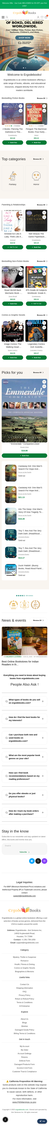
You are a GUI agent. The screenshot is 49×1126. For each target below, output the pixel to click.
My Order (24, 1050)
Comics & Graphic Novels (24, 968)
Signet (36, 135)
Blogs (24, 1023)
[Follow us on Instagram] (44, 861)
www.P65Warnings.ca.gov (24, 1102)
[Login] (38, 17)
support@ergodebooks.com (24, 896)
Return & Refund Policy (24, 999)
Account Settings (24, 1054)
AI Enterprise (24, 1006)
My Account (24, 1046)
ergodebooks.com (21, 1109)
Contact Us (24, 984)
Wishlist (24, 1026)
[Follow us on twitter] (38, 861)
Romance (24, 961)
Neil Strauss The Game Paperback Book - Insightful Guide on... (36, 235)
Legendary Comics (36, 350)
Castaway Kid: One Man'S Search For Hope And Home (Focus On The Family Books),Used (30, 467)
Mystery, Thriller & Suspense (24, 957)
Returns (24, 1057)
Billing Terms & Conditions (24, 1033)
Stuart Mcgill (13, 296)
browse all (41, 98)
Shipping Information (24, 988)
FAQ (24, 992)
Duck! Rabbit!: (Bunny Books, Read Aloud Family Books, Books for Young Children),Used (30, 567)
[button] (9, 126)
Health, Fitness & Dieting (24, 964)
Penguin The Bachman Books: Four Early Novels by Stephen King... (36, 130)
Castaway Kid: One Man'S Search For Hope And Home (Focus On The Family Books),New (30, 489)
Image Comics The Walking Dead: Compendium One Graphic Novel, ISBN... (12, 345)
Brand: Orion (24, 447)
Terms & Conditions (24, 1002)
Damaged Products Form (24, 1064)
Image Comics (12, 350)
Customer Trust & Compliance (24, 1072)
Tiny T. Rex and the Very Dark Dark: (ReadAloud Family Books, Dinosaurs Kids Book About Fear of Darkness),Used (29, 532)
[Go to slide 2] (25, 67)
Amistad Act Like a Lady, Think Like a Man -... (12, 235)
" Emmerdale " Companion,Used (24, 444)
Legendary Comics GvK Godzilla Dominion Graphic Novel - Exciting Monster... (36, 345)
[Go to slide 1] (23, 67)
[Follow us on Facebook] (32, 861)
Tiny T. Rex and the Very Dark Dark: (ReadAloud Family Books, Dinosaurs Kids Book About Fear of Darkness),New (29, 550)
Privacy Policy (24, 995)
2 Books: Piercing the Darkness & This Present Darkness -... (13, 130)
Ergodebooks (12, 135)
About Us (24, 1019)
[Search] (7, 17)
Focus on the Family (24, 472)
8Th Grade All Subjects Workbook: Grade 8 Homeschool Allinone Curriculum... (36, 292)
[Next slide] (45, 124)
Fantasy (12, 184)
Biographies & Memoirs (24, 972)
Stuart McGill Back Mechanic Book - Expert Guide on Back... (12, 292)
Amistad (12, 240)
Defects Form (24, 1061)
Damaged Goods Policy (24, 1030)
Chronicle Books (23, 537)
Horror (36, 184)
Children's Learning (13, 657)
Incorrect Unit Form (24, 1068)
